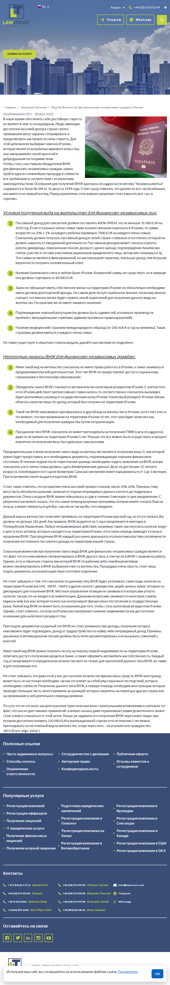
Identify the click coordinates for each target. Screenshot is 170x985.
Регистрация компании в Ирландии (137, 808)
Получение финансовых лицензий (26, 838)
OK (157, 974)
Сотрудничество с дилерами (85, 754)
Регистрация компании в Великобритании (81, 845)
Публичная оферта (132, 754)
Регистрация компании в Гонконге (81, 820)
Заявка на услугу (19, 53)
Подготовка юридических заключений (82, 808)
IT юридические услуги (25, 828)
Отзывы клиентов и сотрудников (133, 763)
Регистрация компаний (25, 806)
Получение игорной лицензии (31, 848)
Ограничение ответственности (20, 771)
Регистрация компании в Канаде (137, 833)
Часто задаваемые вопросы (29, 754)
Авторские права (76, 761)
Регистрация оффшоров (26, 813)
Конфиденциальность (80, 769)
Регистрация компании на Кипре (83, 833)
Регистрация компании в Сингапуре (137, 820)
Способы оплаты (20, 761)
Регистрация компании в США (141, 843)
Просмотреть (128, 972)
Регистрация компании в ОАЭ (141, 851)
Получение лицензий (23, 821)
